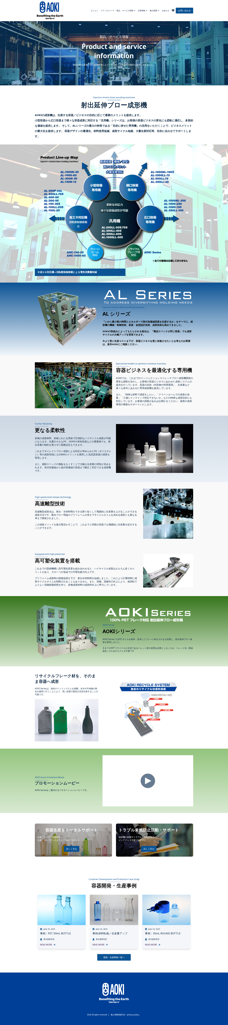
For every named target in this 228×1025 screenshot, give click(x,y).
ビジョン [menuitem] (94, 10)
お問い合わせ (184, 10)
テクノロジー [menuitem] (106, 10)
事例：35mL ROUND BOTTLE (162, 933)
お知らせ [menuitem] (165, 10)
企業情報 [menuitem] (141, 10)
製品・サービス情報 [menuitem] (125, 10)
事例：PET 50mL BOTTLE (55, 933)
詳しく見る (71, 848)
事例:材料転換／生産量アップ (109, 933)
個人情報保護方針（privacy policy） (125, 1015)
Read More (46, 944)
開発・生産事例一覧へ (114, 957)
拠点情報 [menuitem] (153, 10)
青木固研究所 (48, 939)
